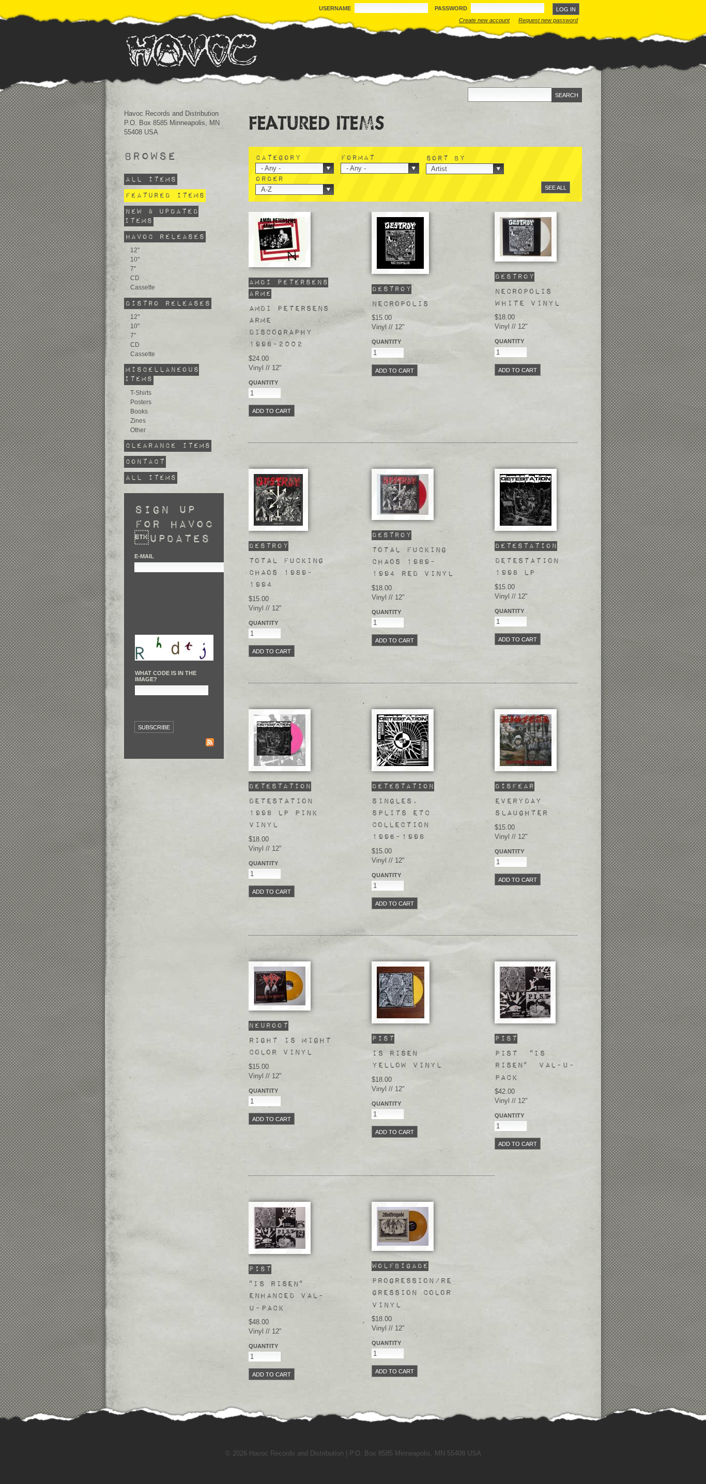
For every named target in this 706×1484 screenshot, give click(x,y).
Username (335, 8)
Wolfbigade (400, 1266)
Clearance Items (167, 446)
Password (452, 8)
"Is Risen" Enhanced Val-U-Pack (286, 1296)
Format (358, 158)
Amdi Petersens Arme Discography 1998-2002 (289, 326)
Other (138, 430)
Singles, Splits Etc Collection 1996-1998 (401, 819)
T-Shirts (140, 392)
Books (139, 411)
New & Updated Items (161, 216)
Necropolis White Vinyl (527, 297)
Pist (383, 1039)
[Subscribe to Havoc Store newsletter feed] (210, 743)
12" (135, 250)
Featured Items (165, 196)
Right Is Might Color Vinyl (290, 1046)
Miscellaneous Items (161, 374)
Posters (140, 402)
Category (278, 158)
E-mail (144, 556)
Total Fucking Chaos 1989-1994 (286, 573)
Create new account (484, 20)
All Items (150, 180)
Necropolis (400, 304)
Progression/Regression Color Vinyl (412, 1293)
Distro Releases (167, 303)
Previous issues (159, 743)
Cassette (142, 287)
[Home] (191, 50)
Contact (145, 462)
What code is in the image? (165, 676)
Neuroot (268, 1026)
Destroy (391, 289)
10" (135, 259)
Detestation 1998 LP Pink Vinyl (283, 813)
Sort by (445, 158)
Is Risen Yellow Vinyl (407, 1059)
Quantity (263, 382)
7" (133, 268)
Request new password (548, 20)
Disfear (514, 786)
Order (269, 179)
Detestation (526, 546)
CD (135, 278)
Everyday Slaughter (521, 807)
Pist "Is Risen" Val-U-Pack (535, 1065)
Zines (138, 420)
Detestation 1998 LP (527, 567)
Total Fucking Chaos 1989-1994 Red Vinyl (412, 562)
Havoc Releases (165, 237)
